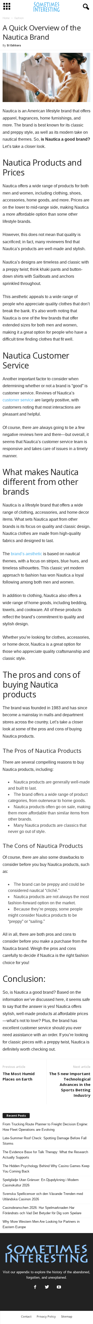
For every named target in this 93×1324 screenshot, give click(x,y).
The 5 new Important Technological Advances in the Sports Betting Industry (69, 1084)
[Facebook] (35, 1287)
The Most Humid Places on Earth (19, 1076)
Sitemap (66, 1316)
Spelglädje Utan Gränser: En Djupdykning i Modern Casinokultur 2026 (41, 1182)
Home (6, 18)
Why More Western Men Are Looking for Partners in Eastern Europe (41, 1224)
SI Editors (14, 45)
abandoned (81, 1272)
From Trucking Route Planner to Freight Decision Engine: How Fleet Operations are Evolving (45, 1127)
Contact (26, 1316)
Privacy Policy (46, 1316)
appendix (23, 1272)
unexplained (57, 1277)
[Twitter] (47, 1287)
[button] (85, 7)
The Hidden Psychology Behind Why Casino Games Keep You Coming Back (46, 1168)
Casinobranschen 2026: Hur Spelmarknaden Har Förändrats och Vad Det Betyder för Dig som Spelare (42, 1210)
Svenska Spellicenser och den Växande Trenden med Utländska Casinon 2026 (43, 1196)
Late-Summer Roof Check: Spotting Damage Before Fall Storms (45, 1140)
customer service (18, 400)
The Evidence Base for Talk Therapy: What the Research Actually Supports (45, 1154)
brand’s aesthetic (26, 554)
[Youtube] (58, 1287)
